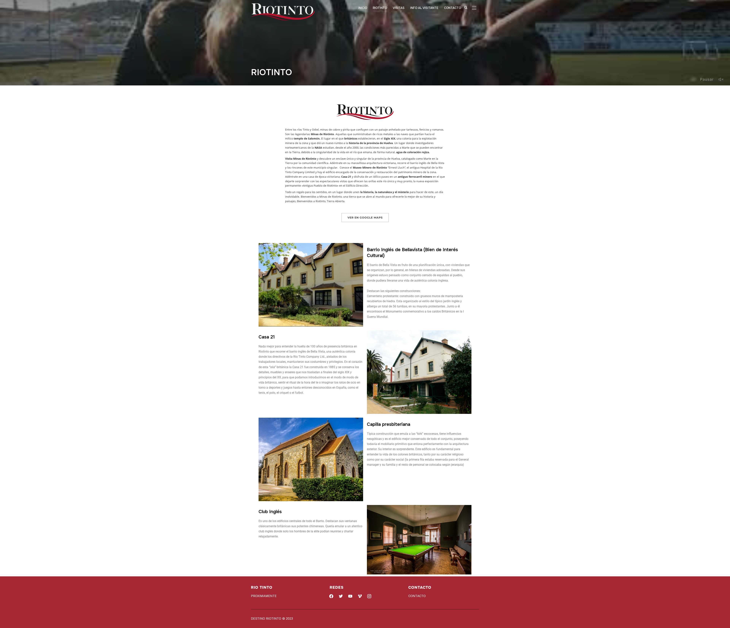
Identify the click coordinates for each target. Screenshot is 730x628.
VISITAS (399, 8)
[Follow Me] (340, 596)
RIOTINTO (380, 8)
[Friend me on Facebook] (331, 596)
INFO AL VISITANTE (424, 8)
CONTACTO (452, 8)
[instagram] (369, 596)
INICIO (362, 8)
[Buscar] (466, 7)
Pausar (707, 79)
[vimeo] (359, 596)
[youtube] (350, 596)
